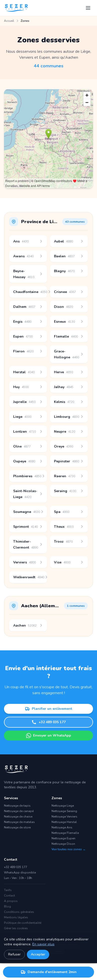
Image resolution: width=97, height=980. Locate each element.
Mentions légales (16, 917)
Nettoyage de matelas (19, 822)
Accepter (38, 954)
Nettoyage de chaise (18, 817)
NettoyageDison (63, 844)
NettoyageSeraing (64, 811)
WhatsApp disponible (20, 872)
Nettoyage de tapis (17, 806)
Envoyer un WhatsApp (52, 735)
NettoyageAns (61, 827)
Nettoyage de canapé (19, 811)
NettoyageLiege (62, 806)
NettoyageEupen (63, 838)
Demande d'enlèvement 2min (52, 972)
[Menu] (88, 8)
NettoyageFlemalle (65, 833)
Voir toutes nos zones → (68, 849)
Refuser (14, 954)
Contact (9, 896)
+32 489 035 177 (52, 722)
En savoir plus (43, 944)
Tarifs (8, 890)
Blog (7, 906)
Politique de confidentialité (22, 923)
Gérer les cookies (16, 928)
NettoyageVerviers (64, 817)
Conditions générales (19, 912)
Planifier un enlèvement (52, 708)
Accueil (9, 21)
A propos (11, 901)
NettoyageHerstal (64, 822)
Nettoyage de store (17, 827)
